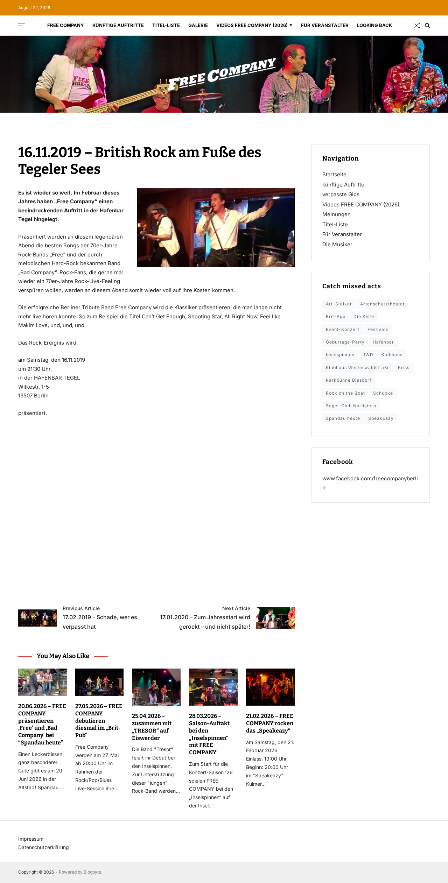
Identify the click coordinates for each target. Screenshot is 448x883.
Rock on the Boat (345, 393)
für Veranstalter (325, 25)
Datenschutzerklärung (43, 847)
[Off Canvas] (21, 25)
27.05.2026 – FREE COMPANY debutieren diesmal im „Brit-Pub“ (98, 721)
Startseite (334, 174)
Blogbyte (92, 872)
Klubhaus (392, 354)
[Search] (427, 25)
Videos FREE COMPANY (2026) (252, 25)
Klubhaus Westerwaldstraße (358, 367)
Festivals (378, 329)
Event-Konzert (342, 329)
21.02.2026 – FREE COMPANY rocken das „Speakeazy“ (269, 723)
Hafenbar (383, 342)
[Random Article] (417, 25)
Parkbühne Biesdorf (348, 380)
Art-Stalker (339, 303)
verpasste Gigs (340, 194)
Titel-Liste (166, 25)
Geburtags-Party (345, 342)
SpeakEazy (381, 418)
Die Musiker (337, 244)
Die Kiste (364, 316)
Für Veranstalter (342, 234)
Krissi (404, 367)
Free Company (65, 25)
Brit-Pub (335, 316)
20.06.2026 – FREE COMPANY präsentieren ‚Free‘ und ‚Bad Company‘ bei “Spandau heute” (42, 724)
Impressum (30, 839)
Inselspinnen (340, 354)
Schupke (383, 393)
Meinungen (336, 214)
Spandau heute (343, 418)
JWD (368, 354)
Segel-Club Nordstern (351, 405)
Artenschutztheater (382, 303)
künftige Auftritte (118, 25)
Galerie (198, 25)
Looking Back (374, 25)
